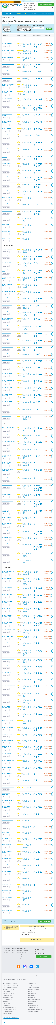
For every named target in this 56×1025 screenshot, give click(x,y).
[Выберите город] (6, 27)
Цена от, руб (46, 35)
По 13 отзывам (19, 81)
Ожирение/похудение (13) (8, 995)
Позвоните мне (43, 956)
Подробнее (6, 46)
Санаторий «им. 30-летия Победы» (8, 326)
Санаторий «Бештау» (7, 305)
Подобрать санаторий (46, 4)
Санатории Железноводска (22, 950)
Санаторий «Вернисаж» (8, 760)
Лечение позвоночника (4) (33, 1011)
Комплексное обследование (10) (35, 1009)
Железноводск (34, 975)
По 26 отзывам (19, 73)
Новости (13, 954)
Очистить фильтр (7, 31)
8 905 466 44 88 (25, 934)
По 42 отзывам (19, 272)
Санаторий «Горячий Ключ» (7, 524)
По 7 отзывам (19, 144)
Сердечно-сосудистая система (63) (10, 987)
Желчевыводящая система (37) (9, 989)
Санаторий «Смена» (7, 826)
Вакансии (13, 950)
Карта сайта (51, 1022)
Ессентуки (10, 975)
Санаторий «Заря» (6, 608)
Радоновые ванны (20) (33, 1005)
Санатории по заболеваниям (12, 1017)
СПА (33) (30, 991)
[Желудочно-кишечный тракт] (24, 28)
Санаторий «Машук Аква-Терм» (8, 271)
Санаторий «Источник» (8, 50)
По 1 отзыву (18, 430)
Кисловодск (25, 975)
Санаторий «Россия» (7, 142)
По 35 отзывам (19, 444)
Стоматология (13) (32, 993)
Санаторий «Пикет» (7, 871)
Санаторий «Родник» (7, 501)
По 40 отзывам (19, 533)
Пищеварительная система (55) (9, 1009)
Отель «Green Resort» (7, 720)
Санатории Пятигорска (21, 952)
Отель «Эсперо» (6, 231)
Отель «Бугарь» (5, 224)
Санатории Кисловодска (22, 954)
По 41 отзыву (19, 87)
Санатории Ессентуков (21, 948)
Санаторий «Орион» (7, 734)
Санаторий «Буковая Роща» (7, 285)
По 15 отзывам (19, 117)
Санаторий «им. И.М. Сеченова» (7, 157)
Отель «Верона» (6, 238)
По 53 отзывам (19, 265)
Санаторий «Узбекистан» (8, 740)
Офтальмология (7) (7, 991)
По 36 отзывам (19, 376)
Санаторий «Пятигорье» (8, 517)
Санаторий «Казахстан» (8, 64)
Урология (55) (6, 1001)
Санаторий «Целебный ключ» (7, 204)
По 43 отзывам (19, 497)
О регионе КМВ (7, 948)
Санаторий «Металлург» (8, 105)
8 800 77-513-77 (29, 5)
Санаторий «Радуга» (7, 672)
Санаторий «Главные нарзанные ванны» (7, 616)
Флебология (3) (31, 1003)
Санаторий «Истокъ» (7, 43)
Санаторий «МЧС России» (8, 713)
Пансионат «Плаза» (7, 78)
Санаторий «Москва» (7, 864)
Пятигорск (18, 975)
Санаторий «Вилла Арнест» (8, 629)
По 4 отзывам (19, 342)
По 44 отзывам (19, 193)
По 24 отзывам (19, 688)
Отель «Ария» (5, 832)
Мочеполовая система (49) (8, 993)
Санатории (9, 13)
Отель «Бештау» (6, 553)
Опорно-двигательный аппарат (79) (10, 985)
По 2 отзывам (19, 151)
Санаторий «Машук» (7, 485)
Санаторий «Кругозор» (7, 699)
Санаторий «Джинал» (7, 727)
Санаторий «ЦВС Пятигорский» (6, 478)
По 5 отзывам (19, 356)
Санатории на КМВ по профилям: (14, 979)
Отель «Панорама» (6, 890)
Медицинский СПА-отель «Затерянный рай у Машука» (9, 428)
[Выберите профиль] (24, 27)
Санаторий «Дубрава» (7, 373)
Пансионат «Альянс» (7, 366)
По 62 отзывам (19, 101)
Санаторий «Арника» (7, 594)
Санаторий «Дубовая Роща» (7, 263)
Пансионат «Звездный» (8, 787)
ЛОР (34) (30, 985)
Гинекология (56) (6, 1005)
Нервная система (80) (7, 999)
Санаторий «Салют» (7, 387)
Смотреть (17, 2)
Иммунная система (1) (7, 1013)
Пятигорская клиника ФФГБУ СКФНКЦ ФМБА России (7, 470)
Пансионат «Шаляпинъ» (8, 800)
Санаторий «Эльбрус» (7, 360)
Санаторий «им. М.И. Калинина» (7, 122)
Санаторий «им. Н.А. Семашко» (7, 852)
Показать (49, 28)
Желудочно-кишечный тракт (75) (10, 983)
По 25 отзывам (19, 695)
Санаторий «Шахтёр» (7, 98)
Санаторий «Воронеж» (7, 184)
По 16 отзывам (19, 137)
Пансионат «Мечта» (7, 838)
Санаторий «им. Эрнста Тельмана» (8, 381)
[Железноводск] (6, 29)
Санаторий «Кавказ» (7, 813)
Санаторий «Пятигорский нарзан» (8, 442)
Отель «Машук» (6, 559)
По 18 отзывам (19, 179)
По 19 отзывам (19, 328)
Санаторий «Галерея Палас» (8, 434)
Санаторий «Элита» (7, 753)
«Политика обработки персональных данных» (13, 1022)
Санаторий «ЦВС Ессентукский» (6, 149)
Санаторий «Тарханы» (7, 448)
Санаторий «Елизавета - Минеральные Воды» (8, 319)
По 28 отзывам (19, 581)
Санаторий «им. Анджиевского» (6, 177)
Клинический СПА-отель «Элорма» (8, 747)
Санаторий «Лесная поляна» (7, 544)
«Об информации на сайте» (36, 1021)
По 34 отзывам (19, 867)
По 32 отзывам (19, 107)
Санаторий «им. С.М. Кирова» (7, 340)
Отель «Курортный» (7, 197)
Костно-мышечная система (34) (9, 1007)
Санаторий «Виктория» (8, 190)
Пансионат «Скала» (7, 858)
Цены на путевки (21, 13)
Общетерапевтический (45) (34, 999)
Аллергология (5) (32, 983)
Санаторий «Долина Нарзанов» (7, 92)
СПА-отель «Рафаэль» (7, 347)
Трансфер (6, 952)
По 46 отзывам (19, 46)
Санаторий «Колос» (7, 773)
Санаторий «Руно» (6, 530)
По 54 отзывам (19, 53)
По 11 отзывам (19, 350)
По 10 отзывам (19, 94)
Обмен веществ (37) (32, 995)
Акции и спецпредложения (47, 13)
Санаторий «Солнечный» (8, 650)
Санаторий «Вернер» (7, 211)
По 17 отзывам (19, 451)
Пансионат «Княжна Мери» (8, 291)
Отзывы (34, 13)
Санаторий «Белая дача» (8, 636)
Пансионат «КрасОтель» (8, 217)
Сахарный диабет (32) (7, 1003)
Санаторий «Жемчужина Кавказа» (8, 71)
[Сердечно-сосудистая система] (24, 30)
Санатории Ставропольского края (23, 956)
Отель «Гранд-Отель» (7, 820)
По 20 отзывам (19, 67)
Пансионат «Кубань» (7, 904)
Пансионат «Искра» (7, 537)
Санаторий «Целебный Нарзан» (7, 643)
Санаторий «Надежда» (7, 170)
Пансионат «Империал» (8, 877)
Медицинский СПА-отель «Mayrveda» (8, 572)
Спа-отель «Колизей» (7, 897)
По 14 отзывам (19, 604)
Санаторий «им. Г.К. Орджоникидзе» (6, 707)
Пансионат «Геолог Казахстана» (7, 395)
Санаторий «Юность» (7, 163)
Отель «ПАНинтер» (6, 844)
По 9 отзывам (19, 124)
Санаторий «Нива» (6, 128)
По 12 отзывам (19, 300)
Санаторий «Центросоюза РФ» (8, 135)
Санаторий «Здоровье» (8, 353)
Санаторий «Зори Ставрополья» (6, 463)
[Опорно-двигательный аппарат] (24, 29)
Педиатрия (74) (31, 997)
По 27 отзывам (19, 668)
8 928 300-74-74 (29, 10)
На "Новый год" (20, 958)
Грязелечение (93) (32, 1001)
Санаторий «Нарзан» (7, 767)
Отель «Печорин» (6, 416)
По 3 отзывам (19, 234)
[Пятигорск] (6, 30)
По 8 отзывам (19, 186)
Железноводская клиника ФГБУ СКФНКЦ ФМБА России (8, 409)
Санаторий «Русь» (6, 333)
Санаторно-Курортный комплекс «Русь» (8, 85)
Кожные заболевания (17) (33, 989)
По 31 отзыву (19, 158)
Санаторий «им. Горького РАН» (8, 686)
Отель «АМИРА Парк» (7, 910)
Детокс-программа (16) (33, 1007)
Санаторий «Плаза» (7, 578)
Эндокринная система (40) (8, 1011)
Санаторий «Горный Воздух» (7, 298)
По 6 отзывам (19, 172)
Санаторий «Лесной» (7, 311)
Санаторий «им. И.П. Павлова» (7, 115)
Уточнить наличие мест (44, 921)
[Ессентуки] (6, 28)
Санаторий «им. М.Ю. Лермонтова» (7, 511)
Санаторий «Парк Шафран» (8, 57)
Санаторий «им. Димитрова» (6, 794)
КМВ (5, 975)
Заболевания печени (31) (8, 997)
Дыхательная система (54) (33, 987)
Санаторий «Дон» (6, 494)
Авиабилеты (6, 954)
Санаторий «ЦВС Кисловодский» (6, 807)
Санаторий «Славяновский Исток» (9, 278)
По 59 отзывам (19, 308)
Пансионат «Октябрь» (7, 884)
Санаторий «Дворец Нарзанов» (7, 623)
